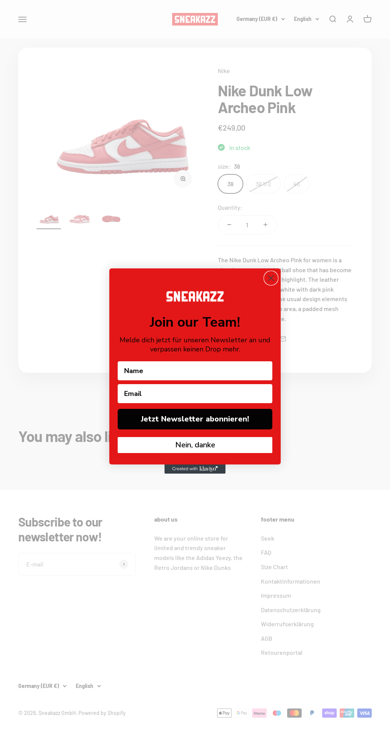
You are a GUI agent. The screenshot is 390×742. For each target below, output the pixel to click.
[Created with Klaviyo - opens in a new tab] (195, 469)
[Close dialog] (271, 278)
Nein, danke (195, 445)
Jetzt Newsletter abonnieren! (195, 419)
